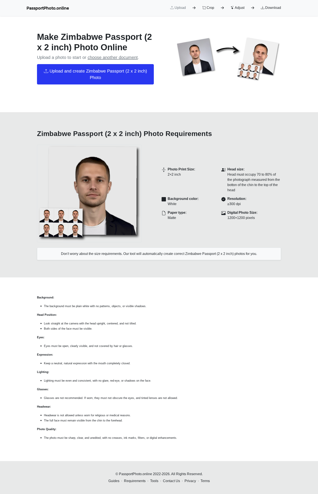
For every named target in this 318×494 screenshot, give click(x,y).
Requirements (135, 481)
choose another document (113, 57)
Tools (154, 481)
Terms (205, 481)
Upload (180, 8)
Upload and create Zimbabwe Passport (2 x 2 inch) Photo (97, 74)
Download (272, 8)
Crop (210, 8)
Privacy (190, 481)
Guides (113, 481)
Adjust (239, 8)
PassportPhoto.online (48, 8)
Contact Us (171, 481)
